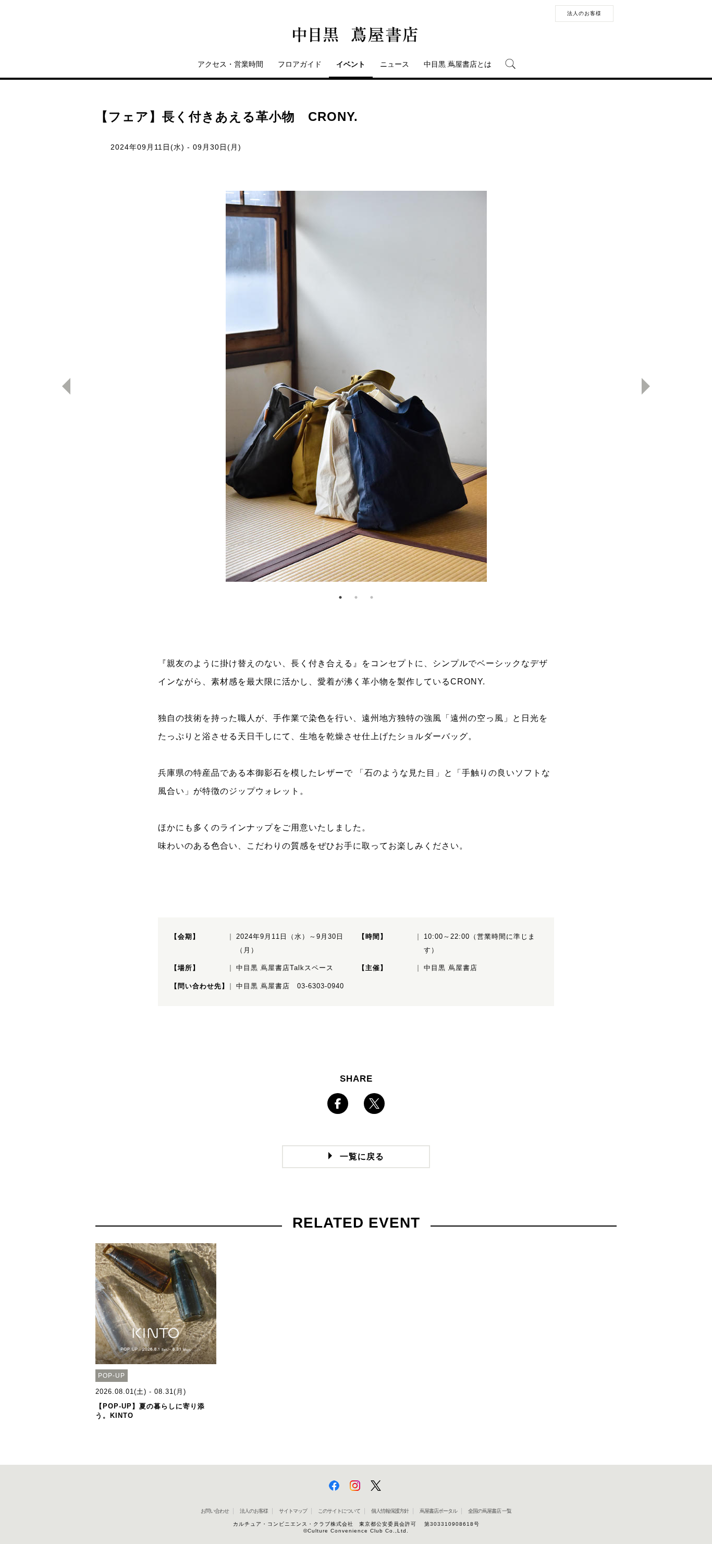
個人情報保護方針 (390, 1511)
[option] (356, 386)
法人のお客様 (584, 13)
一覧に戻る (362, 1156)
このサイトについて (339, 1511)
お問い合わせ (215, 1511)
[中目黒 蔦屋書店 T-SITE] (356, 34)
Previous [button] (62, 386)
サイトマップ (293, 1511)
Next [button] (650, 386)
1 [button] (340, 597)
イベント (350, 64)
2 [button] (356, 597)
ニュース (394, 64)
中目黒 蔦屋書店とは (458, 64)
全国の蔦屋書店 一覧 (489, 1511)
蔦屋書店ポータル (438, 1511)
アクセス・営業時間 (230, 64)
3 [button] (371, 597)
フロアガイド (300, 64)
